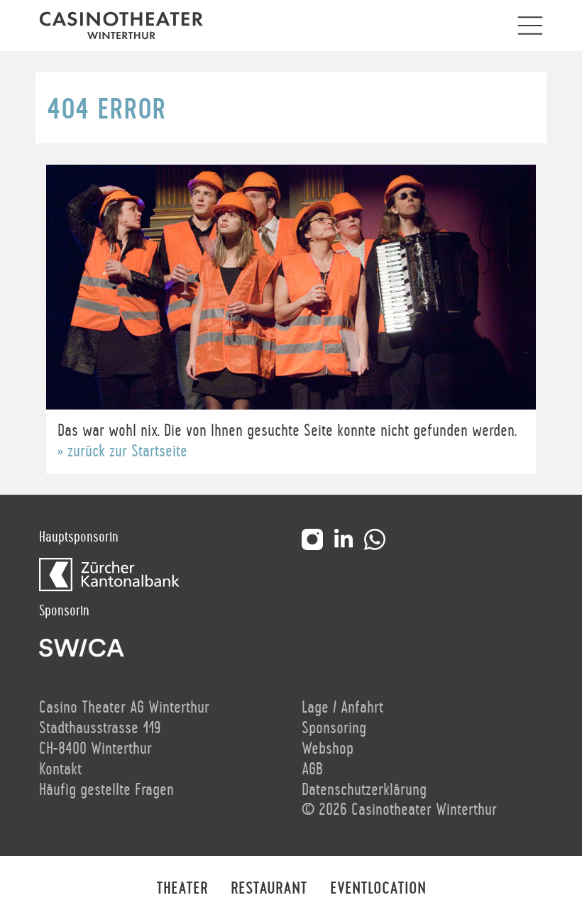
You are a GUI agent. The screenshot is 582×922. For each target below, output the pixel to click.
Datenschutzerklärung (364, 789)
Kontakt (60, 769)
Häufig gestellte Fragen (106, 789)
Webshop (327, 748)
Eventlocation (378, 888)
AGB (312, 769)
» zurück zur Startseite (122, 451)
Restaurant (269, 888)
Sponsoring (334, 728)
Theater (182, 888)
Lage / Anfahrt (342, 707)
